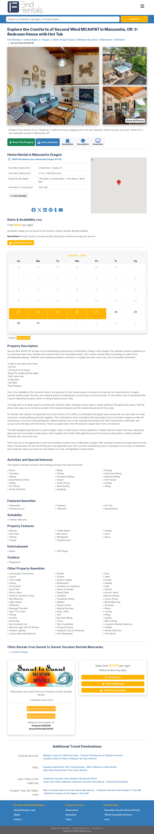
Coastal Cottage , (20, 652)
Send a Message (114, 683)
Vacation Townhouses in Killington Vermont (101, 755)
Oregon (45, 39)
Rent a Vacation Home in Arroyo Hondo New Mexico (68, 790)
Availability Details (22, 242)
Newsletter (71, 814)
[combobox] (63, 19)
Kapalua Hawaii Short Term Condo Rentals (64, 767)
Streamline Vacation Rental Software (122, 810)
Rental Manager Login (24, 810)
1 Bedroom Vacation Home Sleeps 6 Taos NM (118, 790)
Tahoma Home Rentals (117, 781)
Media (17, 814)
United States (31, 39)
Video (68, 819)
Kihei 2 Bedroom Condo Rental (101, 767)
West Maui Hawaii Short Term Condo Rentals (65, 770)
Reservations (72, 810)
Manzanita (106, 39)
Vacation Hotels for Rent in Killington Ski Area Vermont (70, 758)
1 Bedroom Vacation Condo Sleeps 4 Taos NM (66, 793)
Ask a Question (49, 142)
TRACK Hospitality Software (118, 814)
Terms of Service (80, 828)
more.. (107, 819)
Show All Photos (135, 120)
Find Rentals (14, 39)
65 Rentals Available (114, 690)
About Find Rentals (60, 828)
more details (19, 195)
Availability (67, 144)
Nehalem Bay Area (87, 39)
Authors (18, 819)
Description (83, 144)
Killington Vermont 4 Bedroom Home (61, 755)
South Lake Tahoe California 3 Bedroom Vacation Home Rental (73, 781)
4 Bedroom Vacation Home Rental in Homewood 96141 (70, 778)
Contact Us (97, 828)
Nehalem (120, 39)
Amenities (98, 144)
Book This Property (22, 142)
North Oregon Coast (63, 39)
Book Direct (114, 677)
